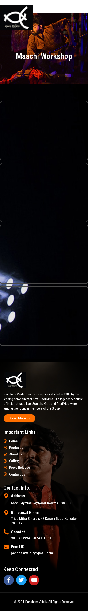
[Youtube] (34, 580)
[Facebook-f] (9, 580)
